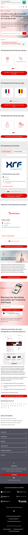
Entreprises (4, 436)
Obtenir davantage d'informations (14, 396)
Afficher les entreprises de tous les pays (14, 105)
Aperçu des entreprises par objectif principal (11, 422)
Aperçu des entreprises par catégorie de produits (11, 420)
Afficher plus (4, 321)
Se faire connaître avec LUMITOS (13, 516)
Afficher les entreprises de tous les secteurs (14, 73)
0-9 (2, 404)
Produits (3, 441)
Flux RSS (3, 455)
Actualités (3, 432)
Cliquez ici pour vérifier (14, 313)
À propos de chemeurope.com (14, 521)
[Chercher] (19, 7)
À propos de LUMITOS (13, 518)
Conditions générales (18, 529)
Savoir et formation (6, 450)
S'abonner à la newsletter (12, 310)
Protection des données (14, 531)
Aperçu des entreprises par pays (8, 424)
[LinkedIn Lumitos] (14, 511)
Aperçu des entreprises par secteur (8, 418)
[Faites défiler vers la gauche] (23, 151)
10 (20, 191)
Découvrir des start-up (14, 277)
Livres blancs (4, 445)
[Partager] (21, 7)
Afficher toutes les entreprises (14, 136)
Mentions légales (7, 529)
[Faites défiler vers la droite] (25, 151)
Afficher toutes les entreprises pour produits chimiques (14, 195)
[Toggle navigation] (26, 7)
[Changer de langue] (23, 7)
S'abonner (14, 474)
